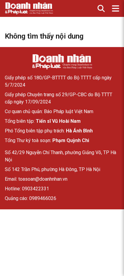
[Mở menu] (115, 8)
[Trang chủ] (62, 61)
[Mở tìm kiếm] (101, 8)
